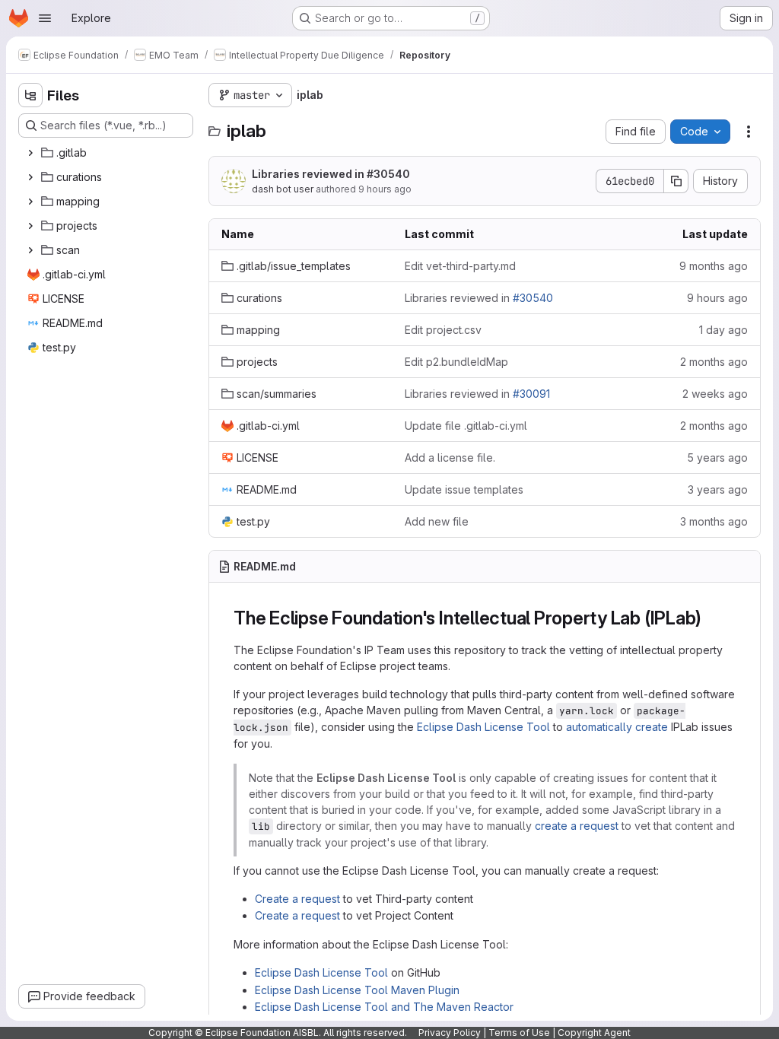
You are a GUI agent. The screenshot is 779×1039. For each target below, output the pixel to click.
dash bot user (282, 189)
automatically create (617, 726)
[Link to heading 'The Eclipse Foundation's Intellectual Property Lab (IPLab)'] (711, 618)
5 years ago (717, 457)
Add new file (437, 521)
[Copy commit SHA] (676, 181)
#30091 (531, 393)
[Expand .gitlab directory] (30, 153)
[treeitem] (107, 153)
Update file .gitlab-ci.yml (466, 425)
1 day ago (723, 329)
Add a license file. (450, 457)
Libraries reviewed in (331, 173)
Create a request (297, 898)
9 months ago (713, 265)
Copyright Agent (594, 1032)
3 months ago (714, 521)
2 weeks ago (715, 393)
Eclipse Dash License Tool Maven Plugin (357, 989)
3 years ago (718, 489)
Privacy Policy (449, 1032)
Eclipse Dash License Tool (483, 726)
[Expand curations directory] (30, 177)
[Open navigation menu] (45, 18)
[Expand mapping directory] (30, 201)
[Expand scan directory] (30, 250)
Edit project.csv (443, 329)
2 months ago (714, 361)
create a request (576, 825)
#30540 (388, 173)
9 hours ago (385, 189)
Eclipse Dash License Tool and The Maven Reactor (384, 1006)
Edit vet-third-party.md (460, 265)
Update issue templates (464, 489)
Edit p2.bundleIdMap (456, 361)
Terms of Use (519, 1032)
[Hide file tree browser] (30, 95)
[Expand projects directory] (30, 226)
